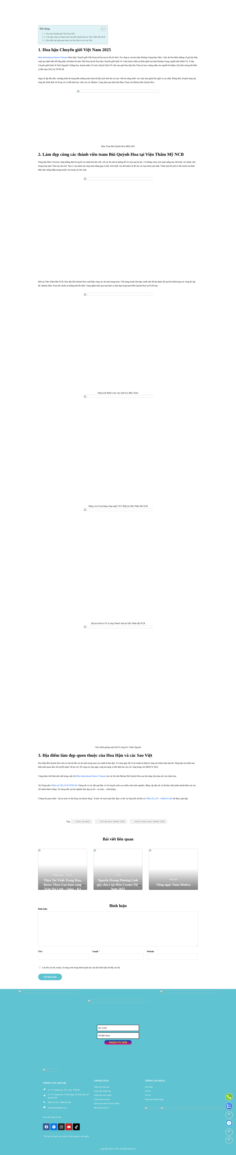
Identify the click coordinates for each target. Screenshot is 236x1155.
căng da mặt (83, 822)
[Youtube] (68, 1126)
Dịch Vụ (77, 11)
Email (95, 951)
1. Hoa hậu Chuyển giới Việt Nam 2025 (59, 34)
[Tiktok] (76, 1126)
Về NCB (64, 11)
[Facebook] (46, 1126)
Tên (40, 951)
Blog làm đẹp (160, 11)
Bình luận (42, 909)
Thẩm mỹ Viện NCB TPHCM (64, 785)
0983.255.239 (152, 798)
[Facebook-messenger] (53, 1126)
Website (150, 951)
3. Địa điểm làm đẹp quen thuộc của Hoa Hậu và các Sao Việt (68, 40)
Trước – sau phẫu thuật (132, 11)
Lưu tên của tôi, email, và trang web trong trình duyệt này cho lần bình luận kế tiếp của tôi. (81, 967)
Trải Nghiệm (181, 11)
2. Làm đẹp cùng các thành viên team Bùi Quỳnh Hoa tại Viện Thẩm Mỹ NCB (74, 37)
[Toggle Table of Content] (102, 29)
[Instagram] (61, 1126)
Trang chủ (49, 11)
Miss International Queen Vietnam (53, 57)
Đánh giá (199, 11)
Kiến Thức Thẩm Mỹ (100, 11)
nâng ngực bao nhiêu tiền (150, 822)
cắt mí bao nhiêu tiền (112, 822)
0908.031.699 (166, 798)
